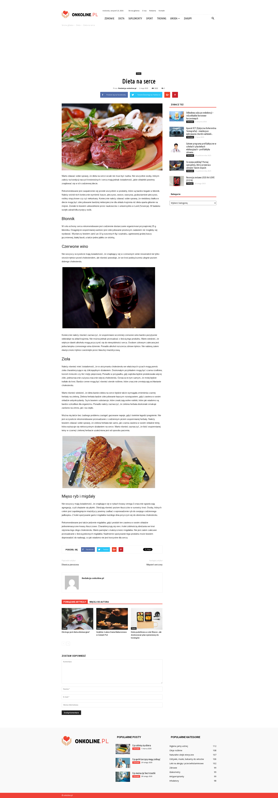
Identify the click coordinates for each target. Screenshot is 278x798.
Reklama (152, 11)
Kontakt (162, 11)
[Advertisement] (139, 50)
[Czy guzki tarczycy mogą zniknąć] (123, 763)
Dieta (121, 18)
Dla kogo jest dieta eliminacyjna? (76, 632)
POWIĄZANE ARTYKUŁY (74, 602)
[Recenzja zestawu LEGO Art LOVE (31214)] (176, 181)
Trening (161, 18)
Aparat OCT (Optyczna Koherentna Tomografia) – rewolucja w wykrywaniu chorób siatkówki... (201, 131)
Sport (149, 18)
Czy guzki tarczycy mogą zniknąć (146, 759)
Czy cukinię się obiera (141, 745)
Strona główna (133, 11)
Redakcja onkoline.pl (127, 88)
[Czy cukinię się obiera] (123, 749)
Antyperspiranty (176, 776)
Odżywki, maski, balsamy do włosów (186, 759)
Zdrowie (109, 18)
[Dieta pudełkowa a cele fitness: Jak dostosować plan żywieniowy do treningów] (146, 619)
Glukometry (174, 772)
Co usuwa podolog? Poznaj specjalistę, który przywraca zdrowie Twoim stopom (198, 165)
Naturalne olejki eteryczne (181, 754)
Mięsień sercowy (154, 564)
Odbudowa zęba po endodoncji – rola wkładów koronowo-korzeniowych (199, 115)
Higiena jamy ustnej (178, 746)
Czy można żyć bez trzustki (143, 773)
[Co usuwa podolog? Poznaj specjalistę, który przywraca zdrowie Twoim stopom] (176, 166)
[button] (212, 18)
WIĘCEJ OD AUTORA (99, 602)
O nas (144, 11)
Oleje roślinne (175, 750)
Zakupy (188, 18)
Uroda (173, 18)
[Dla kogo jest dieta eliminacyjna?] (77, 619)
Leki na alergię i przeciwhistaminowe (186, 763)
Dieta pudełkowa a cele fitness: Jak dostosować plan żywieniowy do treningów (146, 635)
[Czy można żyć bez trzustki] (123, 777)
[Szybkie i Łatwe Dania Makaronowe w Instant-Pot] (112, 619)
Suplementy (135, 18)
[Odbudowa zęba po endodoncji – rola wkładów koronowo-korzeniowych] (176, 116)
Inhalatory (174, 780)
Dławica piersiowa (70, 564)
